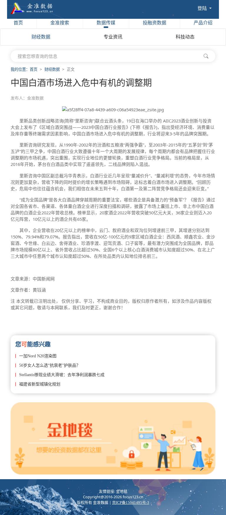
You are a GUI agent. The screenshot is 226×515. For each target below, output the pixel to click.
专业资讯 (113, 36)
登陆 (202, 8)
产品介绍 (203, 22)
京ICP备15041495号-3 (130, 503)
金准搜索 (59, 22)
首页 (18, 22)
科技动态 (185, 36)
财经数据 (40, 36)
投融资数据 (154, 22)
